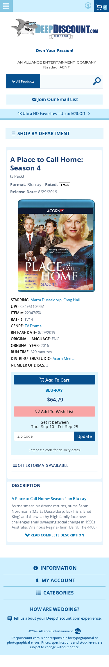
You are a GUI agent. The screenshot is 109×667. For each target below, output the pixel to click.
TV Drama (33, 325)
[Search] (97, 81)
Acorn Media (63, 358)
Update (84, 436)
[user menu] (88, 6)
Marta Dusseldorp (46, 299)
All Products (25, 81)
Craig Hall (71, 299)
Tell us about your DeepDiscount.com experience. (57, 618)
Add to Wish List (57, 411)
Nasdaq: (56, 67)
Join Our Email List (57, 99)
